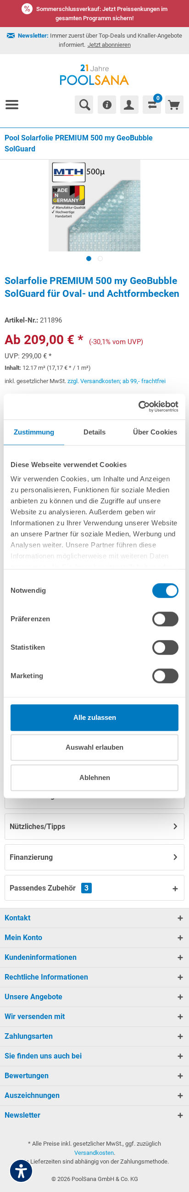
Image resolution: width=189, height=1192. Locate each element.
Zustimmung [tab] (34, 432)
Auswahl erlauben (94, 747)
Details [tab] (94, 432)
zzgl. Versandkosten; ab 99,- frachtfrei (116, 381)
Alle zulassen (94, 717)
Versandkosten (94, 1152)
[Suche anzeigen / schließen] (84, 104)
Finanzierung (31, 857)
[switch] (165, 619)
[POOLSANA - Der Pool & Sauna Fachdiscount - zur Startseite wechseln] (94, 75)
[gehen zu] (15, 104)
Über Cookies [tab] (155, 432)
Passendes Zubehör (49, 888)
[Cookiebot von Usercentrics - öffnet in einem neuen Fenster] (138, 406)
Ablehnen (94, 777)
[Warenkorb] (174, 104)
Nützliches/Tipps (37, 826)
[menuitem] (15, 104)
